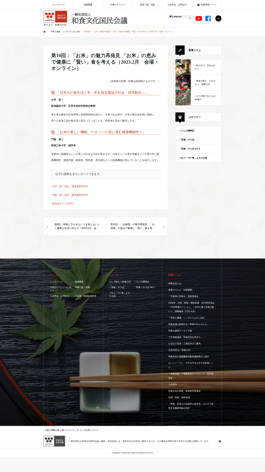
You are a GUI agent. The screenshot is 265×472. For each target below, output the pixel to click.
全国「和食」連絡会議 (179, 397)
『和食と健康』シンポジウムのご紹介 (186, 318)
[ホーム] (44, 32)
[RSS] (219, 441)
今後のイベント (117, 4)
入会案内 (172, 384)
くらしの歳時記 (186, 130)
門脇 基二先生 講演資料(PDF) (70, 195)
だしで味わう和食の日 (120, 281)
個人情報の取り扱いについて (61, 430)
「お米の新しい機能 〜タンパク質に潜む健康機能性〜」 (101, 132)
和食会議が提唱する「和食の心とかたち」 (188, 324)
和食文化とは (174, 283)
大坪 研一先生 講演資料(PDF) (70, 186)
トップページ (56, 281)
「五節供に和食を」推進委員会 (183, 296)
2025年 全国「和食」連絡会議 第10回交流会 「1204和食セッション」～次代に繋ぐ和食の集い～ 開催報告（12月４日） (191, 307)
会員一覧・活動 (82, 287)
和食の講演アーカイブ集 (180, 330)
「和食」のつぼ (186, 139)
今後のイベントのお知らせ (60, 289)
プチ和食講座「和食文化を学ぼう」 (185, 337)
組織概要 (79, 281)
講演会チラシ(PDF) (62, 203)
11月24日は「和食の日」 (180, 350)
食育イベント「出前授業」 (181, 290)
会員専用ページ (208, 4)
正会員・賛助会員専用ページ (85, 297)
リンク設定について (88, 430)
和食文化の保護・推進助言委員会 (184, 391)
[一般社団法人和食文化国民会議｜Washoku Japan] (86, 18)
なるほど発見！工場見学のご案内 (184, 343)
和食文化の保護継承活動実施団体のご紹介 (188, 356)
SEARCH (218, 18)
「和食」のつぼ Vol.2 (189, 148)
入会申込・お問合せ (59, 296)
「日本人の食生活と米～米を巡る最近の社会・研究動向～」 (102, 92)
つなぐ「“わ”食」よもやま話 (193, 158)
